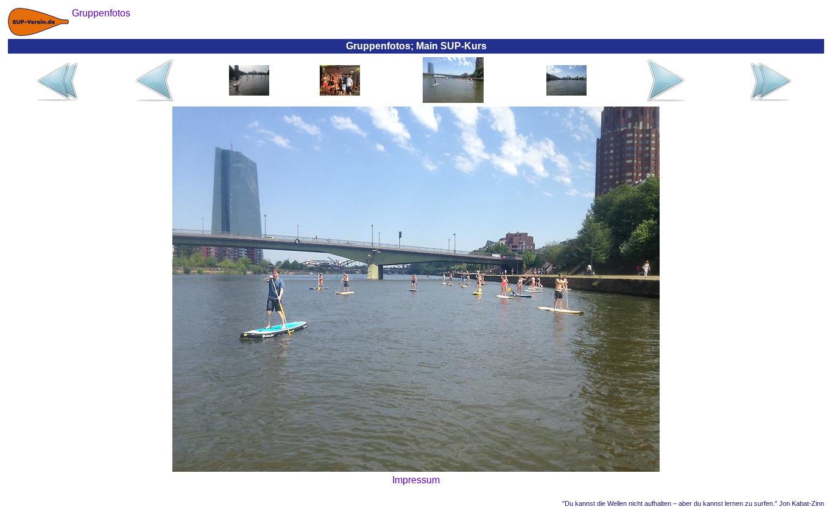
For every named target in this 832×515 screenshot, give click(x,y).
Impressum (416, 480)
